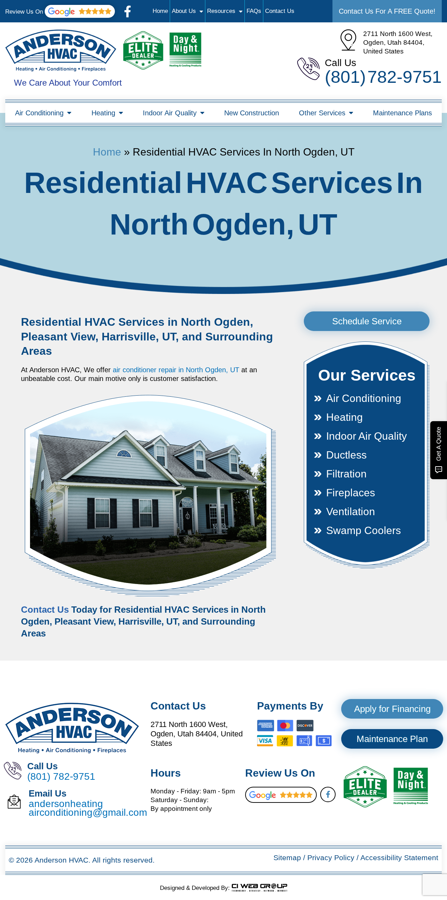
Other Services (322, 113)
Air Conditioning (39, 113)
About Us (184, 11)
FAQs (254, 11)
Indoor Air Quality (170, 113)
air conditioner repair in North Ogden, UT (176, 370)
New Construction (251, 113)
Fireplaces (350, 492)
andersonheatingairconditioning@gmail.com (88, 808)
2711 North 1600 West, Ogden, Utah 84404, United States (397, 42)
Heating (103, 113)
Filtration (346, 474)
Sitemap (287, 858)
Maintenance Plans (402, 113)
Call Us (340, 62)
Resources (221, 11)
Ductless (346, 455)
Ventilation (350, 511)
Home (160, 11)
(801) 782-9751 (383, 77)
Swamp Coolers (363, 530)
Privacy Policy (330, 858)
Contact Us (279, 11)
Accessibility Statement (399, 858)
